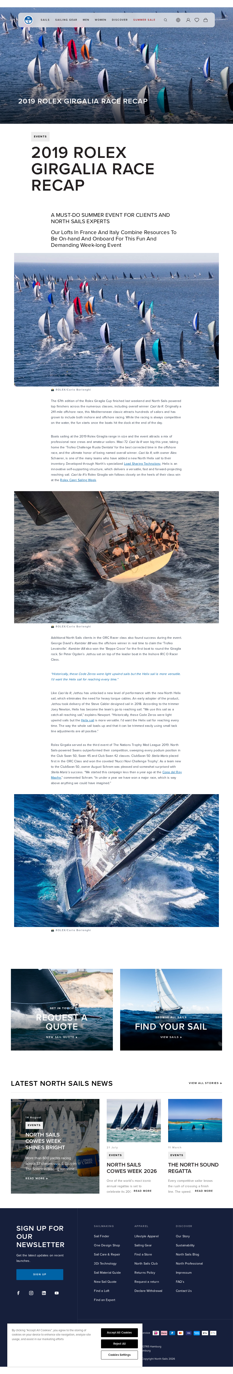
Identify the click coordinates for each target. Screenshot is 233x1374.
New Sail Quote (105, 1282)
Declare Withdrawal (148, 1291)
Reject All (119, 1344)
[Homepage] (28, 20)
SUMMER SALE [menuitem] (144, 19)
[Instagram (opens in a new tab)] (32, 1293)
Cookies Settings (119, 1355)
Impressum (184, 1273)
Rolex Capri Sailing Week (78, 480)
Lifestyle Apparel (146, 1236)
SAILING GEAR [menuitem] (66, 19)
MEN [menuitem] (86, 19)
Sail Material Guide (107, 1273)
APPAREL (141, 1226)
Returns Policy (144, 1273)
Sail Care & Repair (107, 1254)
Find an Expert (104, 1300)
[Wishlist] (197, 20)
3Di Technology (105, 1263)
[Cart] (205, 20)
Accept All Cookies (119, 1332)
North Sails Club (146, 1263)
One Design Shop (107, 1245)
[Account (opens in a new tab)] (188, 20)
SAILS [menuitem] (45, 19)
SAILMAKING (104, 1226)
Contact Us (184, 1291)
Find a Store (143, 1254)
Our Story (183, 1236)
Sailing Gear (143, 1245)
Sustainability (185, 1245)
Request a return (146, 1282)
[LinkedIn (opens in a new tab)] (44, 1293)
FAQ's (180, 1282)
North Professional (189, 1263)
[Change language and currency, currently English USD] (178, 20)
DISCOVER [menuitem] (120, 19)
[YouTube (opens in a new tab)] (57, 1293)
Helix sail (87, 720)
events (40, 136)
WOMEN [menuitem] (100, 19)
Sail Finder (101, 1236)
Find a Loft (101, 1291)
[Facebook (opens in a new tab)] (19, 1293)
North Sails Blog (187, 1254)
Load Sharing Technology (142, 464)
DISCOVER (184, 1226)
